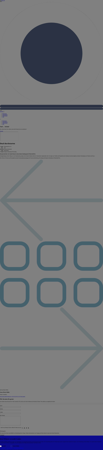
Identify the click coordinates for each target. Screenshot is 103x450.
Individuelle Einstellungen (19, 448)
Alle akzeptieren (9, 448)
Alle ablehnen (2, 448)
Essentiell (4, 446)
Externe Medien (16, 446)
